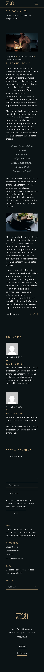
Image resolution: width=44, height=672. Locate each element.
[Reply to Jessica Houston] (7, 410)
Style (19, 573)
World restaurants (23, 15)
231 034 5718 (29, 632)
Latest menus (12, 550)
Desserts (10, 569)
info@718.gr (22, 636)
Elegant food (12, 547)
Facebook (22, 646)
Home (8, 15)
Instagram (22, 653)
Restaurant (11, 573)
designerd (10, 56)
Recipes (15, 314)
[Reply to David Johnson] (7, 360)
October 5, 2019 (25, 56)
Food (8, 314)
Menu (23, 569)
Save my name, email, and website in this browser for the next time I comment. (20, 503)
